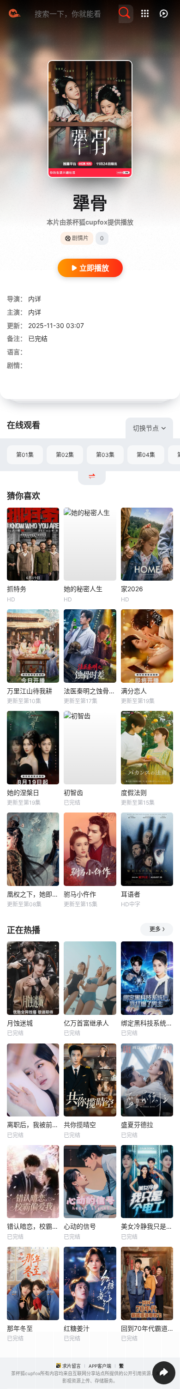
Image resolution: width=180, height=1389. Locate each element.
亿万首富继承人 (86, 1023)
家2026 (132, 589)
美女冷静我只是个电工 (147, 1226)
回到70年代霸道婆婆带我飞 (147, 1328)
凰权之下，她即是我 (33, 894)
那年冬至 (20, 1328)
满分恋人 (134, 691)
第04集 (146, 454)
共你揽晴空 (80, 1124)
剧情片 (80, 238)
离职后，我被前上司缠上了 (33, 1124)
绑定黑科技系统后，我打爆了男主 (147, 1023)
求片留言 (71, 1366)
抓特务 (16, 589)
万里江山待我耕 (29, 691)
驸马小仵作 (80, 894)
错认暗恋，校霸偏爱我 (33, 1226)
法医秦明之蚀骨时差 (90, 691)
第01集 (25, 454)
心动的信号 (80, 1226)
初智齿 (73, 792)
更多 (155, 929)
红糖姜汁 (77, 1328)
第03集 (105, 454)
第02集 (65, 454)
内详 (34, 299)
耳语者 (130, 894)
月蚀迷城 (20, 1023)
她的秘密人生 (83, 589)
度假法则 (134, 792)
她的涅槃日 (23, 792)
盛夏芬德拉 (137, 1124)
